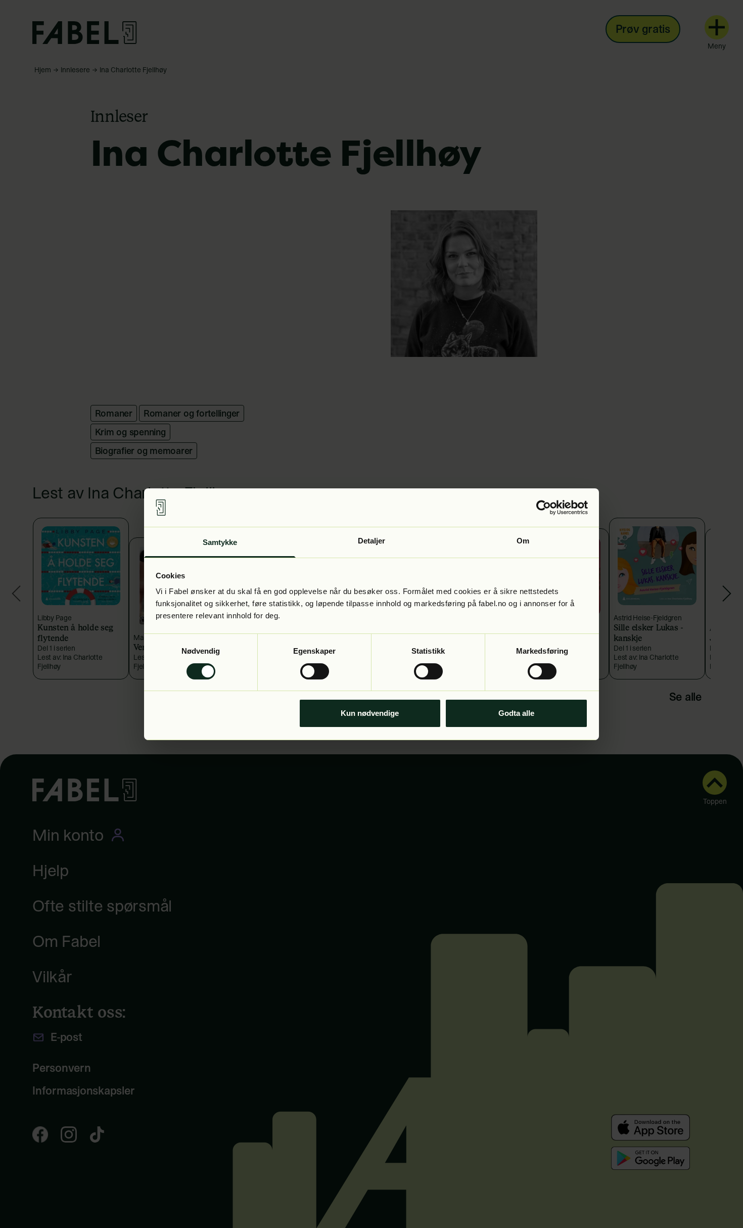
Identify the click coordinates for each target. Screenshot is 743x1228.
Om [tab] (523, 540)
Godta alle (516, 713)
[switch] (314, 671)
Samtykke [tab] (220, 542)
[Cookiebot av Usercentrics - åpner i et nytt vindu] (543, 507)
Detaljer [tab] (372, 540)
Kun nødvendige (370, 713)
